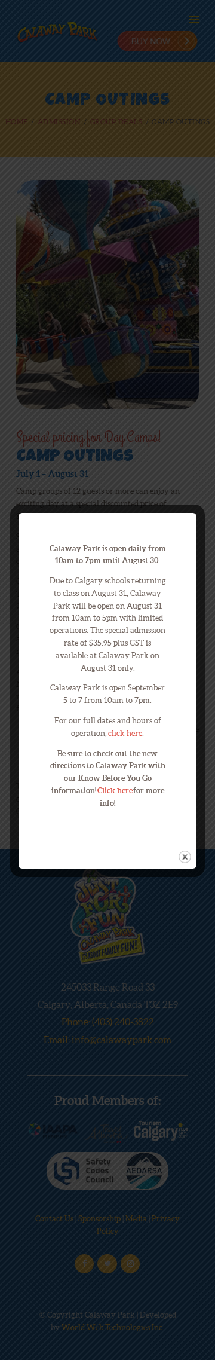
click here (125, 733)
